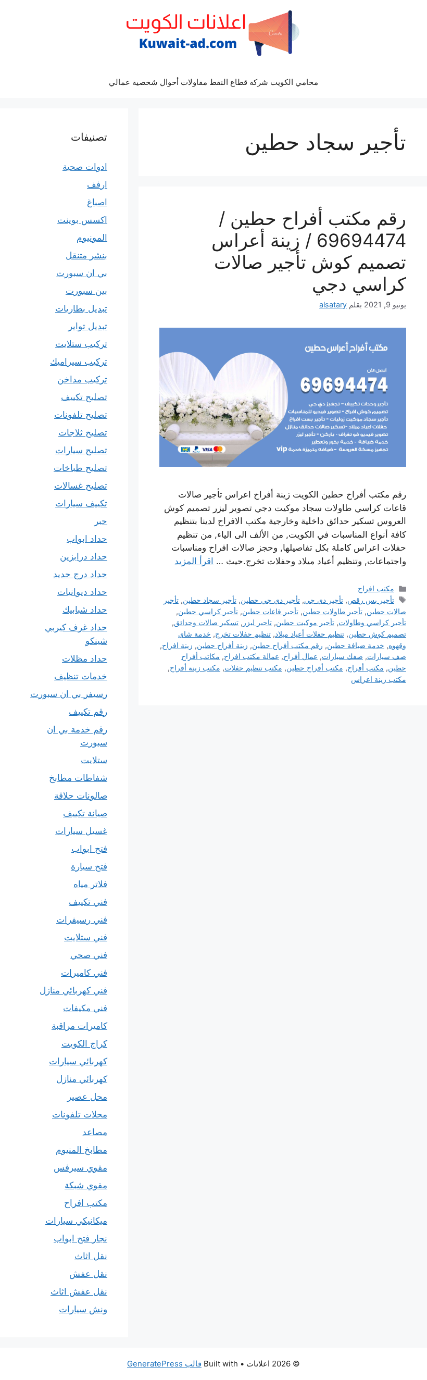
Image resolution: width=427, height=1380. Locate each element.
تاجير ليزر (257, 622)
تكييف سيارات (81, 503)
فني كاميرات (84, 972)
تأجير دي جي (323, 599)
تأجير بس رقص (370, 599)
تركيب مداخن (82, 379)
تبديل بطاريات (81, 308)
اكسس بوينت (82, 220)
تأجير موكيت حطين (305, 622)
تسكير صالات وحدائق (206, 622)
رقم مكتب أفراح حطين (287, 645)
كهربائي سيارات (78, 1061)
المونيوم (92, 237)
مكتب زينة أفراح (195, 667)
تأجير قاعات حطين (270, 611)
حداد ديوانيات (82, 592)
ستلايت (94, 760)
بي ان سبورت (81, 273)
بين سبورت (86, 290)
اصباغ (97, 202)
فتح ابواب (89, 848)
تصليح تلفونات (80, 414)
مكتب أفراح (365, 667)
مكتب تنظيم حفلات (253, 667)
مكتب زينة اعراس (378, 679)
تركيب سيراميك (78, 361)
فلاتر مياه (90, 884)
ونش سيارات (83, 1309)
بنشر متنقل (86, 255)
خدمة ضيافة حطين (355, 645)
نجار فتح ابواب (80, 1238)
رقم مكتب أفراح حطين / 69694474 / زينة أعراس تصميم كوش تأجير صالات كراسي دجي (308, 251)
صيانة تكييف (85, 813)
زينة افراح (177, 645)
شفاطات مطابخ (78, 778)
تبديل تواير (87, 326)
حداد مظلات (84, 658)
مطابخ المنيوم (81, 1150)
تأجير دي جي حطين (270, 599)
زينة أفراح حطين (222, 645)
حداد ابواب (87, 538)
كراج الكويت (84, 1043)
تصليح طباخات (80, 468)
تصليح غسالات (80, 485)
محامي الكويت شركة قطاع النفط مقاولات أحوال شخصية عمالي (213, 82)
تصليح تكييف (84, 397)
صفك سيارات (342, 656)
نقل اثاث (90, 1256)
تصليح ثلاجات (82, 432)
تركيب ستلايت (81, 344)
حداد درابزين (83, 556)
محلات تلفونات (79, 1114)
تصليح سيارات (81, 450)
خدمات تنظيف (80, 676)
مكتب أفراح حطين (314, 667)
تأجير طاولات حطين (332, 611)
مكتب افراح (376, 588)
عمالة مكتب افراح (251, 656)
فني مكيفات (85, 1008)
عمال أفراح (300, 656)
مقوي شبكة (86, 1185)
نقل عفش (88, 1274)
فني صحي (88, 955)
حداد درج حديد (80, 574)
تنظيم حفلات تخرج (243, 633)
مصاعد (94, 1132)
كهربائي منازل (81, 1079)
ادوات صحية (84, 166)
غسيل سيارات (81, 831)
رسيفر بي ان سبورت (68, 694)
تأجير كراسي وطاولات (372, 622)
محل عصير (87, 1096)
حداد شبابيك (84, 609)
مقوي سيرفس (80, 1167)
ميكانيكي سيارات (76, 1220)
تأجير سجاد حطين (209, 599)
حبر (100, 521)
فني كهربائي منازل (73, 990)
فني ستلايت (85, 937)
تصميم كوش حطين (377, 633)
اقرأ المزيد (194, 561)
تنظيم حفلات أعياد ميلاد (309, 633)
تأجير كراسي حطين (208, 611)
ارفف (97, 184)
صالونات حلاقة (80, 795)
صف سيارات (386, 656)
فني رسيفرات (81, 919)
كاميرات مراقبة (79, 1026)
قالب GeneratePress (164, 1364)
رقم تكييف (88, 711)
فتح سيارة (89, 866)
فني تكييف (88, 902)
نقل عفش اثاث (79, 1291)
